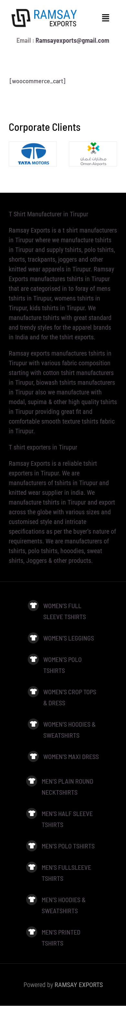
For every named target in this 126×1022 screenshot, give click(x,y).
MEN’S (50, 932)
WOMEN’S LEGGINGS (69, 638)
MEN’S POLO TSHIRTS (68, 846)
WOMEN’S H (57, 724)
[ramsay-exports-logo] (44, 10)
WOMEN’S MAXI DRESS (71, 756)
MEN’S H (52, 899)
